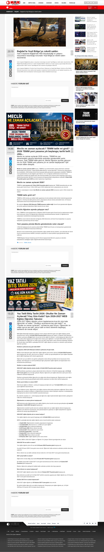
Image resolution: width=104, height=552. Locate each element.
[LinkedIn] (10, 67)
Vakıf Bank (62, 531)
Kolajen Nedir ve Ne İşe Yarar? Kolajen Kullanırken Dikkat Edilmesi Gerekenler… (80, 539)
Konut (74, 531)
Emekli (94, 531)
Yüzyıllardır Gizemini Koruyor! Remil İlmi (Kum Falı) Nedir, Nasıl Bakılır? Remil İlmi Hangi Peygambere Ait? (49, 546)
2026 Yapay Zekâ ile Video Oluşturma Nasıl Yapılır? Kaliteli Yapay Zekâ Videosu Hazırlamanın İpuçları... (80, 546)
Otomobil (69, 531)
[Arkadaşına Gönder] (10, 70)
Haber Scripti (50, 527)
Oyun (38, 523)
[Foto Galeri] (91, 2)
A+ (72, 51)
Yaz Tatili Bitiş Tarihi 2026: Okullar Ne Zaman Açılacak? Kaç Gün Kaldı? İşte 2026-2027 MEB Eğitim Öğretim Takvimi (20, 546)
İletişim (54, 523)
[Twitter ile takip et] (87, 523)
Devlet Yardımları (86, 531)
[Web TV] (88, 2)
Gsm (49, 531)
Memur (17, 531)
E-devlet (31, 531)
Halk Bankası (55, 531)
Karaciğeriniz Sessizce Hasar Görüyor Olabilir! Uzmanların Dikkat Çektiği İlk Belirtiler (19, 544)
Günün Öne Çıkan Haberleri (13, 534)
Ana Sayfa (43, 523)
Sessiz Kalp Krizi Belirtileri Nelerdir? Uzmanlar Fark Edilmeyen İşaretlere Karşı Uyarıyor (81, 542)
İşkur (79, 531)
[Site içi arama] (96, 2)
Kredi (12, 531)
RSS (58, 523)
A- (72, 54)
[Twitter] (10, 64)
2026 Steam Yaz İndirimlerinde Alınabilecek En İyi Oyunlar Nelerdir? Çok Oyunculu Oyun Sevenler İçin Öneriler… (19, 541)
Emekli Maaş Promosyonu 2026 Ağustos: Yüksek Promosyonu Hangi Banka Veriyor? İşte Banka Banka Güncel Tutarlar (20, 539)
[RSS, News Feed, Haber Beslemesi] (89, 523)
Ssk (8, 531)
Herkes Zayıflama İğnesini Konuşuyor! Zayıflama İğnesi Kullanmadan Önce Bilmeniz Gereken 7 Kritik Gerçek (49, 542)
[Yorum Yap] (10, 75)
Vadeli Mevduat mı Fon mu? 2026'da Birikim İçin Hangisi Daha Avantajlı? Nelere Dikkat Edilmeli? (81, 541)
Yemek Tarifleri (31, 523)
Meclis (29, 242)
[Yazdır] (10, 72)
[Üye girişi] (92, 523)
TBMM (25, 242)
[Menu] (85, 2)
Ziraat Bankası (24, 531)
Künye (49, 523)
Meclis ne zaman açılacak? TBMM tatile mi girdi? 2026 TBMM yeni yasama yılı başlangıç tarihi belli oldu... (20, 542)
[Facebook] (10, 61)
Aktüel (37, 531)
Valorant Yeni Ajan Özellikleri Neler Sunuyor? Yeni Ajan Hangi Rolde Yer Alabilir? (50, 541)
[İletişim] (93, 2)
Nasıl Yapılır (43, 531)
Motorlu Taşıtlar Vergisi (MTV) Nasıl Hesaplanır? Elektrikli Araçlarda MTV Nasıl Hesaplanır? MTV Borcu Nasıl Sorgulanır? (50, 539)
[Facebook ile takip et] (84, 523)
